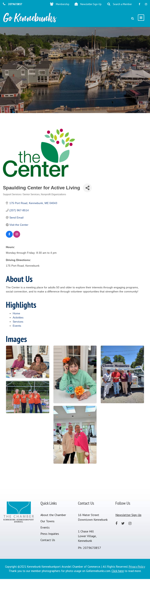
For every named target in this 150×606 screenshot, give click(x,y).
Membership (62, 4)
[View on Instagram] (16, 236)
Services (18, 321)
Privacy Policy (137, 566)
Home (16, 313)
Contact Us (47, 540)
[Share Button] (87, 187)
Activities (18, 317)
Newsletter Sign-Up (91, 4)
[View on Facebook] (9, 236)
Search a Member (122, 4)
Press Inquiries (49, 534)
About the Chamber (53, 515)
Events (17, 325)
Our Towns (47, 521)
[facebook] (139, 4)
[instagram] (146, 4)
